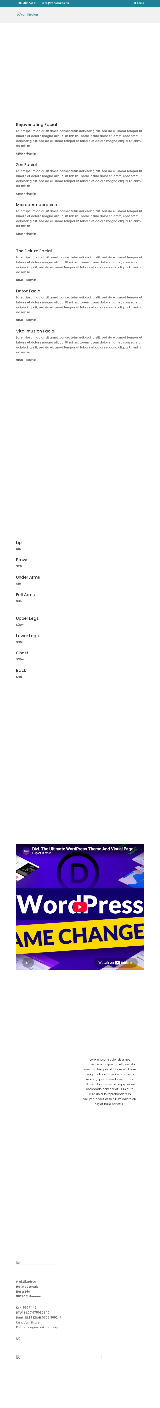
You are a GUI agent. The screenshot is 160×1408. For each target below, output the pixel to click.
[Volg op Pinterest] (92, 1222)
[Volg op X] (75, 1222)
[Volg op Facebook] (67, 1222)
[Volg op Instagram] (84, 1222)
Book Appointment (80, 59)
